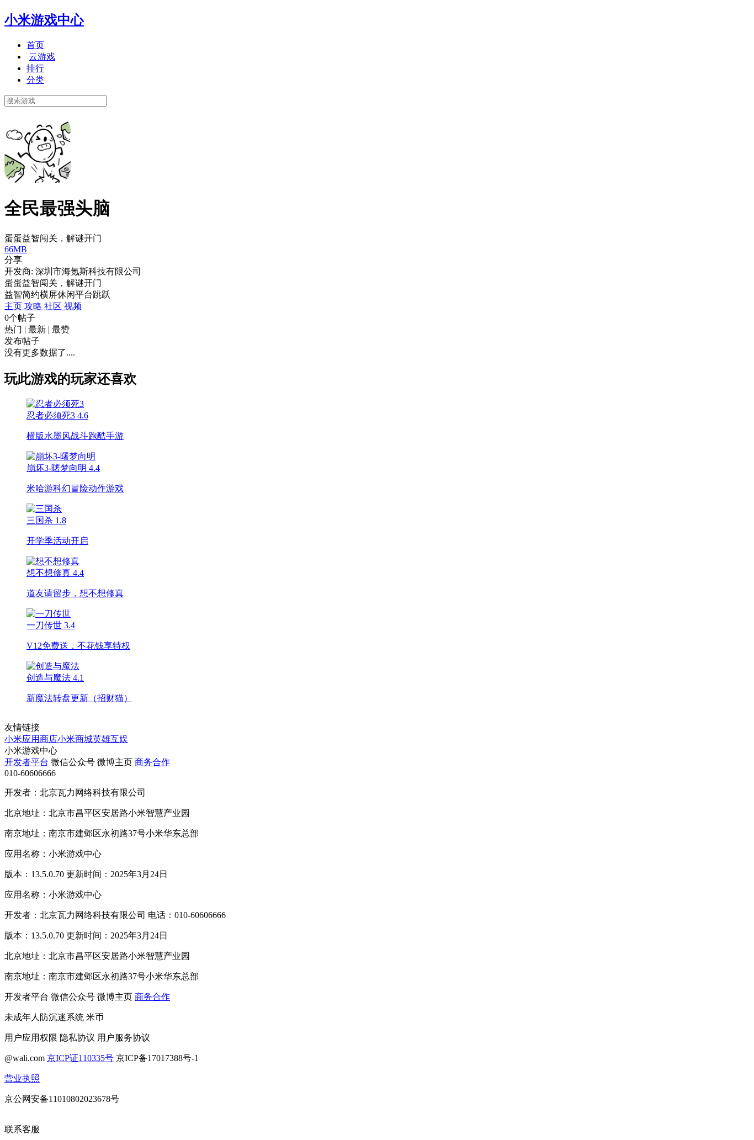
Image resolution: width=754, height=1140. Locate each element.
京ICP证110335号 (80, 1058)
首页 (35, 45)
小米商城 (75, 739)
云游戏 (42, 56)
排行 (35, 68)
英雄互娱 (110, 739)
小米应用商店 (30, 739)
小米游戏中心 (44, 20)
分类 (35, 79)
